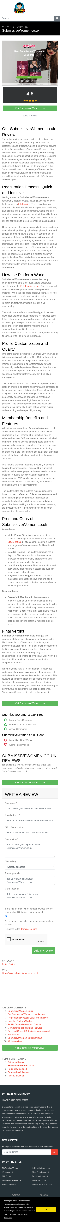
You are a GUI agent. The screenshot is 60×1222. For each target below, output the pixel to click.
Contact (16, 1195)
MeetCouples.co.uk (40, 1172)
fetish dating (24, 204)
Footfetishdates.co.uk (11, 1180)
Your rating (10, 861)
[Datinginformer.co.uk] (19, 7)
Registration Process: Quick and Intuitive (28, 1018)
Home (5, 26)
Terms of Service (29, 929)
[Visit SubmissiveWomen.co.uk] (30, 63)
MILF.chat (6, 1176)
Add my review (43, 950)
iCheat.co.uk (7, 1172)
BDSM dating (14, 542)
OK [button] (46, 1209)
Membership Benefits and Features (25, 1028)
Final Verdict (14, 1034)
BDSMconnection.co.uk (42, 1184)
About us (44, 1195)
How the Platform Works (20, 1021)
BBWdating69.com (10, 1168)
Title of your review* (14, 827)
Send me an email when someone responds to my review (29, 923)
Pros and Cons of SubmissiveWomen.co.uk (29, 1031)
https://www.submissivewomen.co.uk (20, 973)
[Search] (57, 18)
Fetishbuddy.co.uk (17, 1062)
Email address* (12, 815)
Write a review (15, 1041)
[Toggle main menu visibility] (54, 8)
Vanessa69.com (9, 1184)
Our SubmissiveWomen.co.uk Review (26, 1014)
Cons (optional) (12, 889)
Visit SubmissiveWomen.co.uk (30, 1048)
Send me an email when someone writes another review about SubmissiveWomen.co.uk (29, 910)
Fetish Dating (20, 27)
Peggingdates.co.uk (17, 1069)
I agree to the (22, 929)
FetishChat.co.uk (16, 1075)
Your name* (11, 803)
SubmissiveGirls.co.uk (19, 1072)
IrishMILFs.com (39, 1180)
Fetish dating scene (30, 286)
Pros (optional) (12, 873)
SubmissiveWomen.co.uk (20, 1011)
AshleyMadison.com (41, 1168)
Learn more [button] (8, 1218)
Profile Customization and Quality (24, 1024)
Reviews (25, 1038)
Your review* (11, 839)
